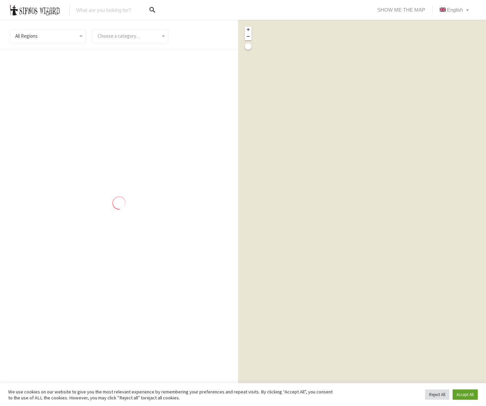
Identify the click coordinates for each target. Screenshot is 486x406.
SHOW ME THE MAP (401, 10)
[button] (248, 29)
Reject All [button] (437, 394)
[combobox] (130, 36)
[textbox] (130, 36)
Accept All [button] (465, 394)
